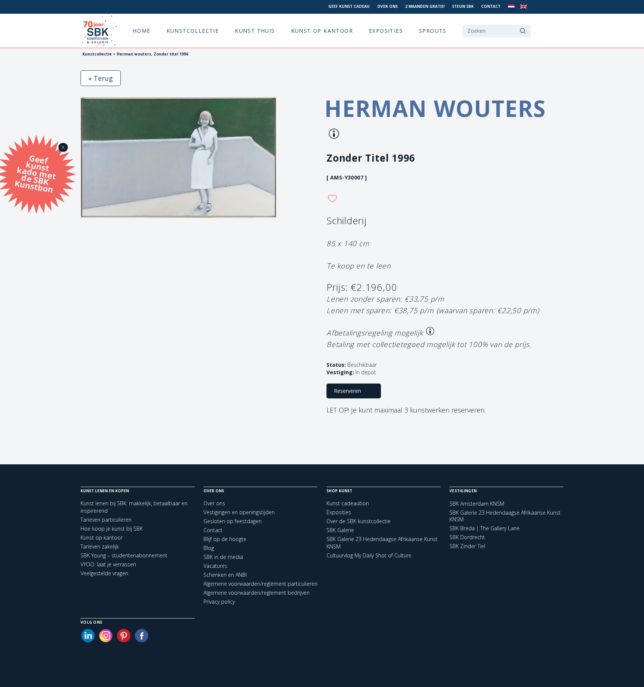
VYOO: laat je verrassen (108, 564)
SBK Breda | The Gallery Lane (484, 528)
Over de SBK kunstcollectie (358, 521)
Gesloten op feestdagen (232, 521)
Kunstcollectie (193, 30)
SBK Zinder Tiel (467, 546)
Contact (491, 6)
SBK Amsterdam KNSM (476, 503)
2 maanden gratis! (425, 6)
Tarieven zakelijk (99, 546)
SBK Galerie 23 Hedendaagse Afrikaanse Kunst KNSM (505, 516)
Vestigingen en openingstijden (239, 512)
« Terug (100, 78)
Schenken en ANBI (225, 574)
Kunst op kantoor (322, 30)
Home (142, 30)
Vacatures (215, 565)
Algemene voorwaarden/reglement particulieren (260, 583)
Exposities (386, 30)
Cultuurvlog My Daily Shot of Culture (368, 555)
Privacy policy (219, 601)
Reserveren (347, 390)
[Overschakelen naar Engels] (523, 7)
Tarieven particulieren (106, 519)
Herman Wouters (435, 108)
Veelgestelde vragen (104, 573)
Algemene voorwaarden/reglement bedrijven (256, 592)
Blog (208, 547)
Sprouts (432, 30)
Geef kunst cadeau (349, 6)
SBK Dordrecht (467, 537)
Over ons (387, 6)
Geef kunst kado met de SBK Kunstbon (35, 172)
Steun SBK (463, 6)
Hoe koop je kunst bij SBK (111, 528)
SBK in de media (223, 556)
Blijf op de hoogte (224, 539)
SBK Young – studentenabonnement (123, 555)
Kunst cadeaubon (347, 503)
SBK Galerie (340, 530)
